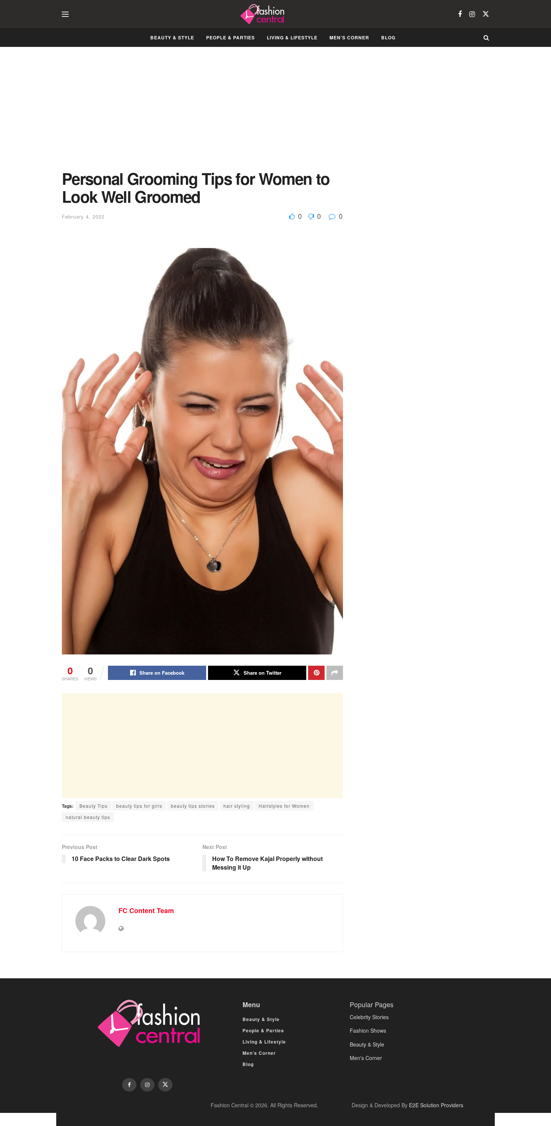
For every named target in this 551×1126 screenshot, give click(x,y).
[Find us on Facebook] (460, 14)
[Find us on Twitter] (485, 14)
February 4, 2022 (83, 216)
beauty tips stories (193, 806)
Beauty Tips (93, 806)
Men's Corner (366, 1058)
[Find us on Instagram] (472, 14)
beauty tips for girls (139, 806)
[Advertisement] (202, 113)
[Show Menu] (65, 14)
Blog (388, 37)
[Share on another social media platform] (334, 673)
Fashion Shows (368, 1030)
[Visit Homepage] (263, 14)
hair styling (236, 806)
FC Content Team (146, 910)
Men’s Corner (349, 37)
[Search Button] (486, 37)
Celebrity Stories (369, 1017)
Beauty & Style (172, 37)
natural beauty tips (88, 817)
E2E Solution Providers (436, 1105)
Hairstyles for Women (284, 806)
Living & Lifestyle (292, 37)
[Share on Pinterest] (316, 673)
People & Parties (230, 37)
